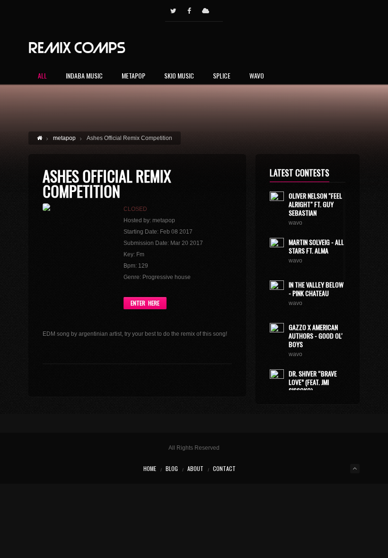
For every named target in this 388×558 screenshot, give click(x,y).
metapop (64, 138)
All (42, 76)
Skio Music (179, 76)
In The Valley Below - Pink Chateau (316, 288)
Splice (221, 76)
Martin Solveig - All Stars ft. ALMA (316, 246)
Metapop (133, 76)
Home (149, 468)
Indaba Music (84, 76)
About (195, 468)
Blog (172, 468)
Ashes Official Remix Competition (107, 183)
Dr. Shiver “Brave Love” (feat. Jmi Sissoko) (313, 381)
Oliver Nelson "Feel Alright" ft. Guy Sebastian (315, 204)
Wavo (256, 76)
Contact (224, 468)
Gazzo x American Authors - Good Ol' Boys (316, 335)
